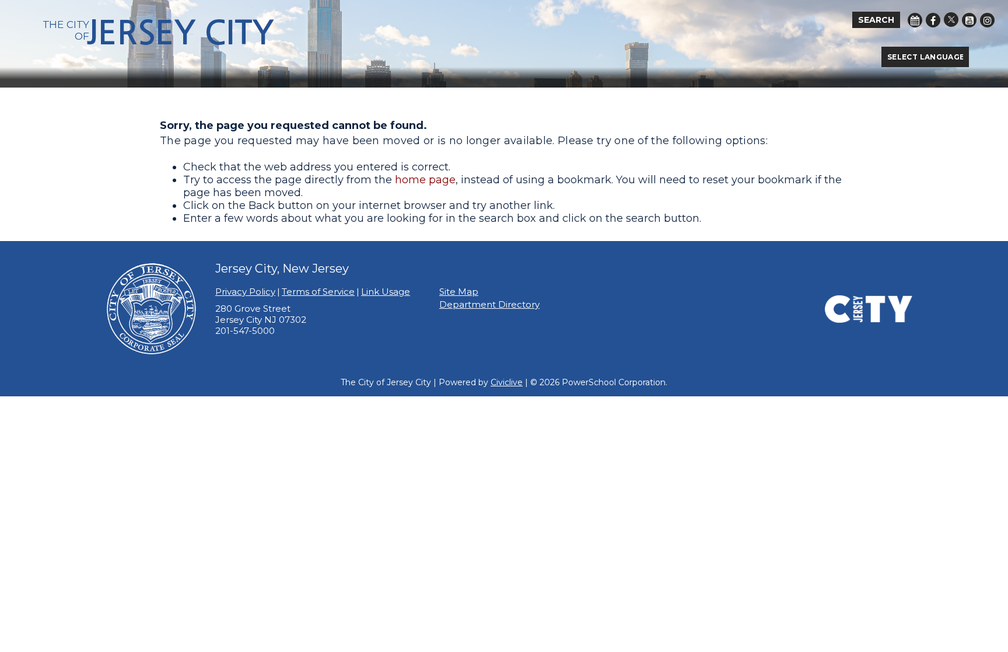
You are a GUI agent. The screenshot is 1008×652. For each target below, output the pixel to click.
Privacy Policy (245, 291)
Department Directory (489, 304)
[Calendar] (915, 20)
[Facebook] (933, 20)
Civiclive (507, 382)
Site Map (458, 291)
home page (425, 179)
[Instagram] (987, 20)
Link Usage (385, 291)
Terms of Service (318, 291)
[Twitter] (951, 19)
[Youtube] (969, 20)
